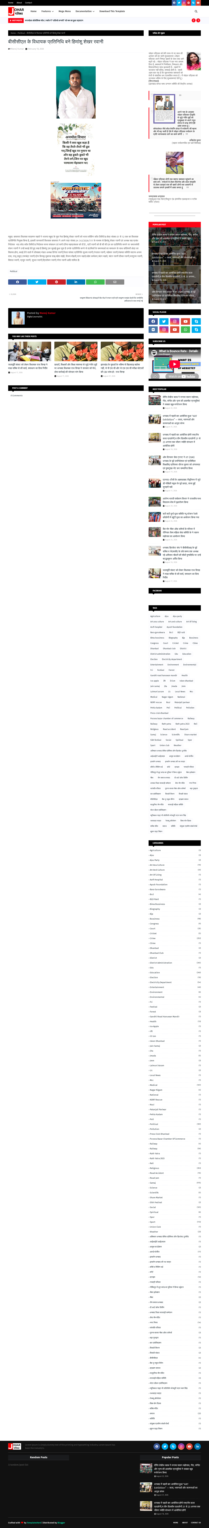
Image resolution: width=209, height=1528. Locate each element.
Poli (168, 708)
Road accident (169, 729)
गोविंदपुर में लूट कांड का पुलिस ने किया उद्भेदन (166, 772)
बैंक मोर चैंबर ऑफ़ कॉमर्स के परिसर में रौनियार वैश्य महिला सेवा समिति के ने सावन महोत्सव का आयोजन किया (181, 532)
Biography (173, 638)
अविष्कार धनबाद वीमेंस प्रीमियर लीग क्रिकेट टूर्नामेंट (168, 751)
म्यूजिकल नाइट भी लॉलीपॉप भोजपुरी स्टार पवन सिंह (168, 815)
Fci (151, 670)
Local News (180, 691)
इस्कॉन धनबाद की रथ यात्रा (175, 761)
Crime (185, 643)
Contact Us (196, 1523)
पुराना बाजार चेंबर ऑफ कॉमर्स (175, 788)
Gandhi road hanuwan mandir (163, 675)
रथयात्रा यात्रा (155, 821)
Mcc (191, 691)
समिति (173, 826)
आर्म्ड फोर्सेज (189, 756)
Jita (165, 686)
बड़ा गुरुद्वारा (194, 788)
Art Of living (191, 622)
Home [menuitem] (34, 11)
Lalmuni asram (157, 691)
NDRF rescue (156, 702)
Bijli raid (181, 632)
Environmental (189, 665)
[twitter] (179, 3)
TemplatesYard (34, 1522)
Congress (154, 643)
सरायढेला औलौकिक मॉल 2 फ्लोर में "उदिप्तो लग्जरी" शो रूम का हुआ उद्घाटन (54, 20)
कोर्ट (168, 767)
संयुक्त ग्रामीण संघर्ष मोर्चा (188, 826)
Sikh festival (155, 740)
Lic (169, 691)
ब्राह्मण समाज (183, 799)
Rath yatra (166, 724)
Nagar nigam (167, 697)
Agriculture (155, 616)
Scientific (176, 735)
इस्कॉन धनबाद (155, 761)
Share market (190, 735)
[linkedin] (197, 1446)
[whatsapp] (185, 329)
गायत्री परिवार (189, 767)
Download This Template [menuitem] (112, 11)
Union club (164, 745)
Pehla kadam (156, 708)
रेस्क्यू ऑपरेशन (171, 821)
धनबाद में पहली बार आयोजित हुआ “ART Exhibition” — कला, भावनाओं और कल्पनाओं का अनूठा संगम (173, 255)
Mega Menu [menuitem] (65, 11)
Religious (154, 729)
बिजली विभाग (169, 794)
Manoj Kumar (17, 49)
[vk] (153, 329)
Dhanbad (154, 648)
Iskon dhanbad (186, 681)
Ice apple (154, 681)
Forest (171, 670)
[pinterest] (188, 3)
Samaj (153, 735)
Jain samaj (155, 686)
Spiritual (179, 740)
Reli (195, 724)
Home (10, 3)
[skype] (193, 3)
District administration (160, 654)
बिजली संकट (183, 794)
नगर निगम (192, 783)
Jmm (183, 686)
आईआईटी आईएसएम (157, 756)
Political (21, 33)
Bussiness (193, 638)
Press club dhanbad (159, 713)
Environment (173, 665)
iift (164, 681)
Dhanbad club (169, 648)
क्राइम (177, 767)
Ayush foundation (174, 627)
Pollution (190, 708)
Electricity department (172, 659)
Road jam (184, 729)
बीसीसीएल (154, 799)
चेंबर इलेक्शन (190, 772)
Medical (153, 697)
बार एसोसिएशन (155, 794)
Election (154, 659)
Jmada (174, 686)
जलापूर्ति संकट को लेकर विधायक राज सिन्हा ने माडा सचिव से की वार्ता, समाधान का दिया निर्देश (28, 366)
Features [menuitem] (46, 11)
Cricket (175, 643)
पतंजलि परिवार (155, 788)
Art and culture (175, 622)
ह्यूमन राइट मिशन (156, 831)
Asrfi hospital (156, 627)
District (183, 648)
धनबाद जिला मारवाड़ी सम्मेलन (160, 783)
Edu (176, 654)
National (181, 697)
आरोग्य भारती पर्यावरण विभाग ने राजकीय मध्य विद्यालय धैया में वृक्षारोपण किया (182, 500)
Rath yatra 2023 (182, 724)
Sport (152, 745)
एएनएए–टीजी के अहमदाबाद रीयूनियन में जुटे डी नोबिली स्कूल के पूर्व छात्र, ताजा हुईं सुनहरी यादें (182, 483)
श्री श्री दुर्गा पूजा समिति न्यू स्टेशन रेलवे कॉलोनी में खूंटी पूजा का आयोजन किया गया (181, 515)
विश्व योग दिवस (185, 821)
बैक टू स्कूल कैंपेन (168, 799)
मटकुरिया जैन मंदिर (157, 804)
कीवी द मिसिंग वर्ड (156, 767)
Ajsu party (177, 616)
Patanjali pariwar (182, 702)
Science (163, 735)
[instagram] (184, 3)
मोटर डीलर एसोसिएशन (158, 810)
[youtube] (198, 3)
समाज (164, 826)
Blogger (61, 1522)
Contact (28, 3)
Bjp (183, 638)
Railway (153, 724)
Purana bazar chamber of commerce (166, 718)
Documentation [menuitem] (84, 11)
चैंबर (151, 778)
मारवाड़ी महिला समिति (175, 804)
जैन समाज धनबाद (164, 778)
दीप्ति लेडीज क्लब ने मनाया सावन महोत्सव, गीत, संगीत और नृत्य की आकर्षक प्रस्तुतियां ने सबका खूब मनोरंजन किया (175, 236)
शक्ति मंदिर (154, 826)
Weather (177, 745)
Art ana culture (157, 622)
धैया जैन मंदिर (180, 783)
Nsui (168, 702)
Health (185, 675)
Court (165, 643)
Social (168, 740)
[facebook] (174, 3)
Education (186, 654)
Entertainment (156, 665)
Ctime (195, 643)
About (19, 3)
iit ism (172, 681)
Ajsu (167, 616)
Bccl (171, 632)
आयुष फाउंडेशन (174, 756)
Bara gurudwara (157, 632)
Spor (190, 740)
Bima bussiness (157, 638)
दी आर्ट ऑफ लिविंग (181, 778)
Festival (160, 670)
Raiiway (191, 718)
